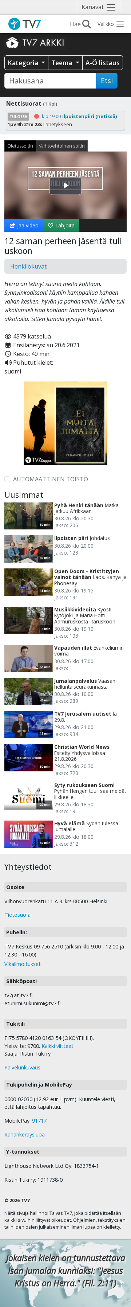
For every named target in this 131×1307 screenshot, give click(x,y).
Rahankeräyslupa (24, 1134)
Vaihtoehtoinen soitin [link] (62, 145)
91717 (39, 1120)
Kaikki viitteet (57, 1045)
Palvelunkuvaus (22, 1067)
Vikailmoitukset (22, 963)
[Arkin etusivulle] (35, 42)
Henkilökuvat (28, 266)
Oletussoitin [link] (20, 145)
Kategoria (24, 62)
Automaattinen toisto (50, 479)
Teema (62, 62)
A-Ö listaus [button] (103, 62)
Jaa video (27, 225)
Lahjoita (64, 225)
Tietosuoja (17, 914)
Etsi (107, 80)
